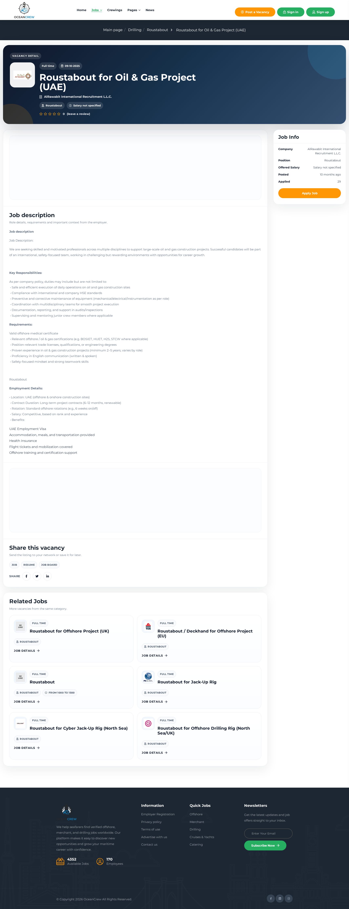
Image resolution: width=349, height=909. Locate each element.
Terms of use (150, 829)
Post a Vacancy (257, 12)
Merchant (197, 822)
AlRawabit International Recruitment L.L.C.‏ (78, 97)
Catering (196, 844)
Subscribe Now (263, 845)
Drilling (134, 30)
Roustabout (157, 30)
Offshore (196, 814)
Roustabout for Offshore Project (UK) (69, 631)
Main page (113, 30)
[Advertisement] (135, 167)
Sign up (322, 12)
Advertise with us (154, 837)
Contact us (149, 844)
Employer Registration (158, 814)
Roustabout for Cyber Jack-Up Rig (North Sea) (79, 728)
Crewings (114, 10)
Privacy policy (151, 822)
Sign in (292, 12)
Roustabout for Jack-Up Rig (187, 682)
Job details (24, 651)
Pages (132, 10)
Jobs (95, 10)
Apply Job (309, 193)
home (81, 10)
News (150, 10)
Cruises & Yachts (202, 837)
